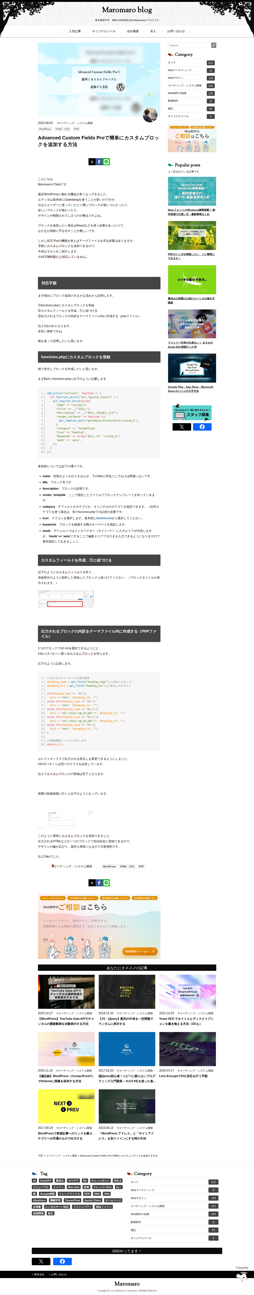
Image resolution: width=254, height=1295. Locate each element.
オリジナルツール (104, 31)
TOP (40, 1155)
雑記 (190, 108)
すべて (190, 62)
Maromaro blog (127, 10)
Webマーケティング (190, 70)
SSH (106, 1193)
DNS (97, 1193)
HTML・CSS (63, 129)
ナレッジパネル (103, 1187)
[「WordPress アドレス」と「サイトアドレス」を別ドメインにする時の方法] (127, 1106)
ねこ (118, 1187)
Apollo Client (92, 1200)
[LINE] (106, 161)
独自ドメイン (104, 1206)
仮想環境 (38, 1213)
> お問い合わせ (58, 1274)
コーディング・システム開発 (73, 866)
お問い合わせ (176, 31)
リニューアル (41, 1187)
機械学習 (55, 1200)
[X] (92, 161)
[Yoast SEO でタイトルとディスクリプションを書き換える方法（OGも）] (187, 992)
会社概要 (133, 31)
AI (34, 1180)
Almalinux (39, 1200)
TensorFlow (72, 1200)
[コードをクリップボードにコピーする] (156, 395)
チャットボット (100, 1180)
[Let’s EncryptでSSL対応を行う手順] (187, 1049)
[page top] (242, 1274)
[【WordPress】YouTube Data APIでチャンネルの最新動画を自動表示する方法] (66, 992)
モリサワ (73, 1180)
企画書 (37, 1206)
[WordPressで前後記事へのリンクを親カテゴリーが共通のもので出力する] (66, 1106)
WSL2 (117, 1180)
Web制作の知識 (190, 93)
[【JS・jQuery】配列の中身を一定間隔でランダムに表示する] (127, 992)
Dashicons (104, 518)
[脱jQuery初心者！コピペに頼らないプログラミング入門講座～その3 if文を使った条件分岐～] (127, 1049)
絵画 (86, 1187)
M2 (85, 1180)
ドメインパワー (82, 1206)
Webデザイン (190, 78)
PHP (76, 129)
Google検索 (47, 1193)
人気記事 (75, 31)
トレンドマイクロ (69, 1193)
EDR (87, 1193)
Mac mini (73, 1187)
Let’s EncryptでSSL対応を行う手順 (183, 1076)
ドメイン (58, 1187)
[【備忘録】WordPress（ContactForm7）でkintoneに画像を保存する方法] (66, 1049)
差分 (50, 1213)
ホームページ (113, 1200)
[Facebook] (99, 161)
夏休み (60, 1180)
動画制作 (190, 101)
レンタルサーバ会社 (57, 1206)
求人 (153, 31)
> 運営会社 (38, 1274)
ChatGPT (46, 1180)
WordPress (45, 129)
